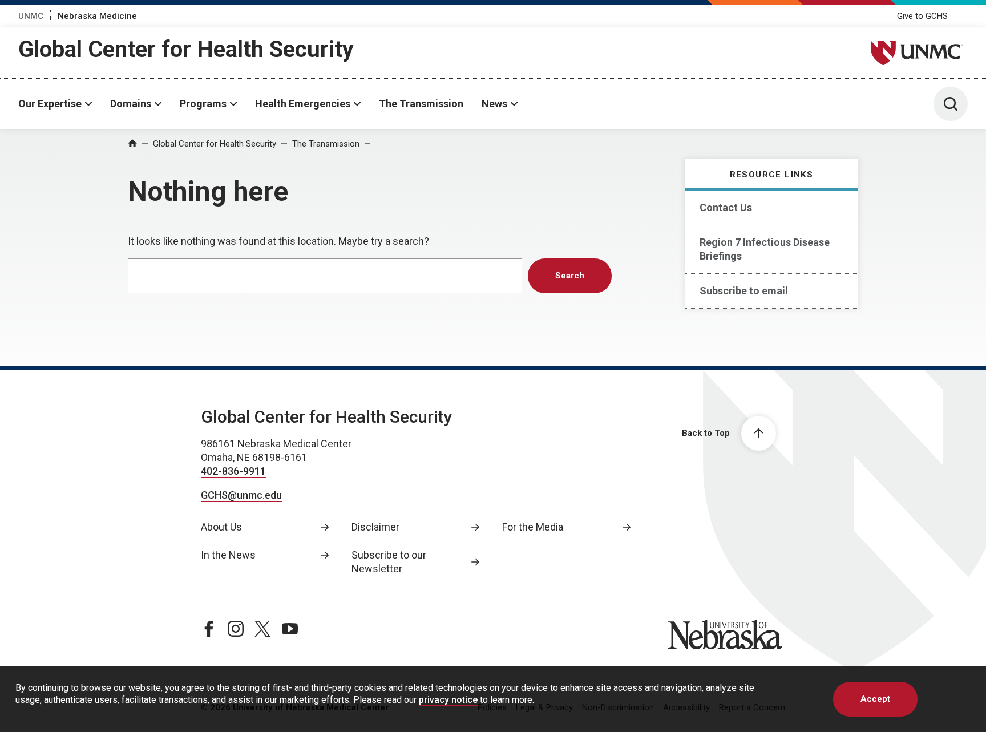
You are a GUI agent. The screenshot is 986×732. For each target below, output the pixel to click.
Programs (203, 104)
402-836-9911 (233, 471)
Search (569, 275)
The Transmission (421, 104)
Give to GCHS (922, 16)
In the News (228, 555)
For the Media (532, 527)
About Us (221, 527)
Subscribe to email (744, 291)
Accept (875, 699)
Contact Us (726, 207)
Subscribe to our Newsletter (388, 562)
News (494, 104)
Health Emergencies (302, 104)
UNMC (30, 16)
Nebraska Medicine (97, 16)
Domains (130, 104)
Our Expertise (50, 104)
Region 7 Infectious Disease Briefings (765, 249)
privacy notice (448, 699)
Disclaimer (375, 527)
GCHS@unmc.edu (241, 495)
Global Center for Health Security (186, 49)
